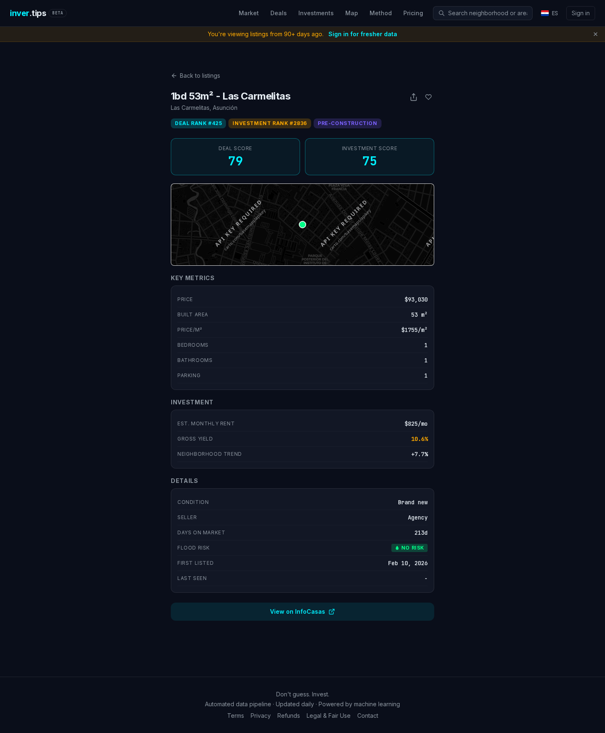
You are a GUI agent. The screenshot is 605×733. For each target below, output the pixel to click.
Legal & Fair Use (329, 715)
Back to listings (200, 75)
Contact (367, 715)
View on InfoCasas (297, 611)
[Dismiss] (595, 34)
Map (351, 12)
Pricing (413, 12)
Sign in (581, 12)
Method (381, 12)
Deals (278, 12)
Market (249, 12)
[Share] (413, 97)
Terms (235, 715)
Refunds (288, 715)
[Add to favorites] (428, 97)
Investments (316, 12)
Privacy (261, 715)
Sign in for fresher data (362, 33)
